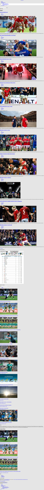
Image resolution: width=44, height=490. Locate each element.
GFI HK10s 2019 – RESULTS (6, 4)
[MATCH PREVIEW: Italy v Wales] (18, 79)
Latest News (2, 37)
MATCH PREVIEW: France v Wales (6, 106)
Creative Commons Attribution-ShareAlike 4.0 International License (21, 479)
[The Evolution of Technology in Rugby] (8, 397)
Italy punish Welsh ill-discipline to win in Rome (8, 35)
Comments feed (2, 476)
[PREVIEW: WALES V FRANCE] (10, 198)
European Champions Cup (5, 3)
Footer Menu (1, 483)
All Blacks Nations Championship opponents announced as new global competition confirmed (10, 471)
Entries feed (2, 475)
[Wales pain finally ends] (18, 32)
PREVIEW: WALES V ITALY (5, 130)
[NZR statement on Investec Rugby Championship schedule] (8, 383)
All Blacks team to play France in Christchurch (5, 301)
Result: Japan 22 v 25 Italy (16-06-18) (4, 408)
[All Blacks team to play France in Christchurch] (8, 441)
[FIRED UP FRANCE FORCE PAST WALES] (18, 174)
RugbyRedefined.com (7, 479)
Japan (1, 13)
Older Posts (1, 248)
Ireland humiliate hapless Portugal (4, 372)
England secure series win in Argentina (4, 358)
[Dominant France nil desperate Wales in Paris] (18, 103)
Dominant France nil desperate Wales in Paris (7, 82)
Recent (2, 287)
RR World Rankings (3, 2)
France (2, 155)
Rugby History (2, 5)
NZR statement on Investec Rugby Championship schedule (6, 384)
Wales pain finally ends (4, 12)
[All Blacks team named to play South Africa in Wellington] (8, 342)
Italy (1, 36)
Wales (2, 14)
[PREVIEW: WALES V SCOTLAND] (18, 245)
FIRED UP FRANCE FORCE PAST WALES (7, 153)
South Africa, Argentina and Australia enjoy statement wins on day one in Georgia (9, 315)
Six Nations (2, 61)
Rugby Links (2, 486)
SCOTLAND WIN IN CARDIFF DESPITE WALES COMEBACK (11, 201)
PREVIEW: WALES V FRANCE (5, 177)
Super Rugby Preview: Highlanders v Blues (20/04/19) (6, 422)
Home (2, 1)
